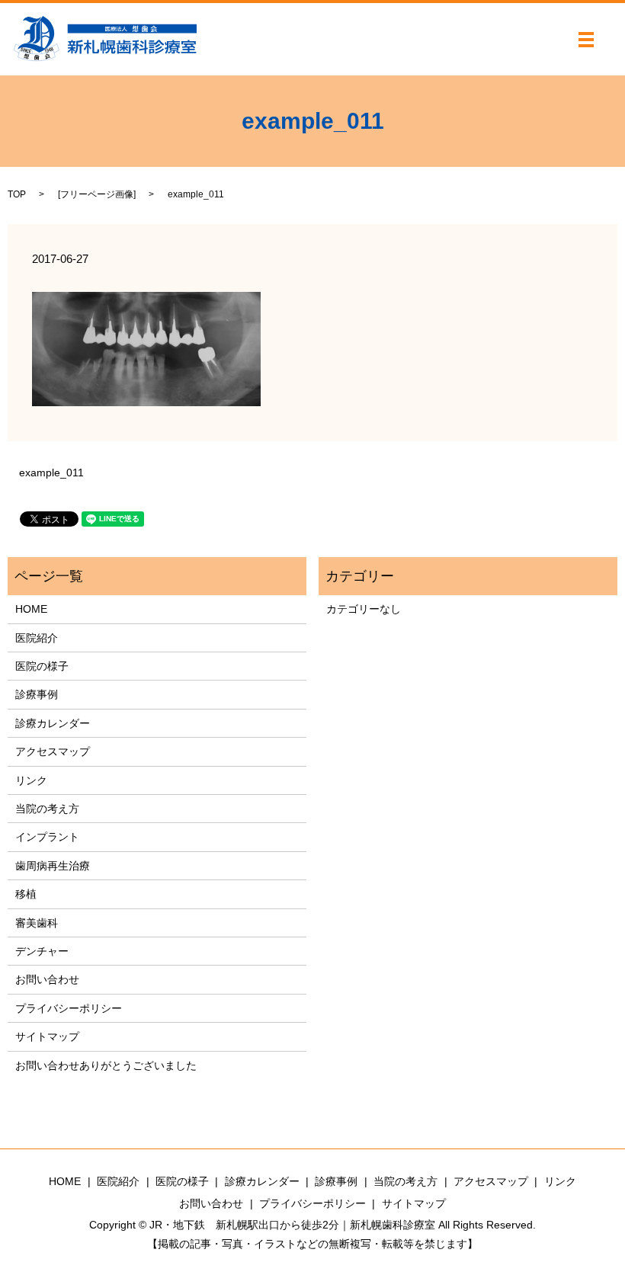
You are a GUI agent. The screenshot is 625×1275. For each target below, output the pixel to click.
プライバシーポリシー (68, 1008)
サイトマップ (47, 1036)
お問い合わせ (47, 979)
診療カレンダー (52, 723)
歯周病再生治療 (52, 866)
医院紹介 (36, 638)
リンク (31, 780)
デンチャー (42, 951)
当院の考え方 (47, 808)
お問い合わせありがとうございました (106, 1065)
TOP (17, 194)
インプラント (47, 837)
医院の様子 (42, 666)
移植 (26, 894)
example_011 (51, 472)
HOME (31, 609)
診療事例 (36, 694)
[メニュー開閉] (586, 39)
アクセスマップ (52, 751)
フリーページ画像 (96, 194)
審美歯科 (36, 923)
